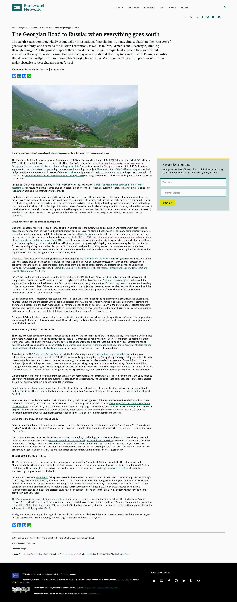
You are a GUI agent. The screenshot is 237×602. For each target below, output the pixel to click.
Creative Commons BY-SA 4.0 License (104, 588)
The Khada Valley (103, 554)
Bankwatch (30, 7)
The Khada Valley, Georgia (121, 554)
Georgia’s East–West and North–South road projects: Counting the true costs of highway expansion (57, 554)
